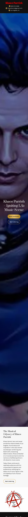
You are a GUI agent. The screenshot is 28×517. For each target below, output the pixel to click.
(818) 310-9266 (15, 6)
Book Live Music (14, 216)
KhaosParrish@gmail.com (15, 8)
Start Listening (14, 222)
